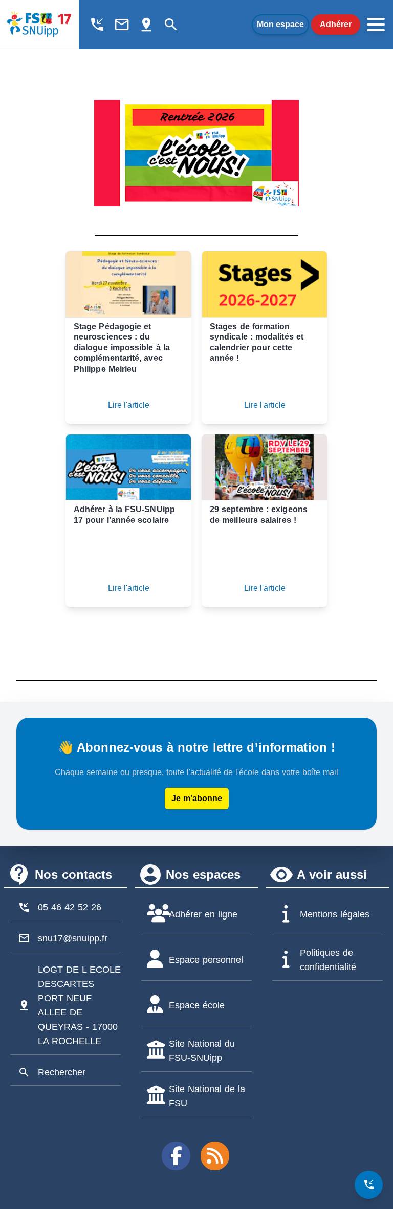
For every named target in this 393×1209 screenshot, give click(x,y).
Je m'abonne (196, 798)
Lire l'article (128, 405)
